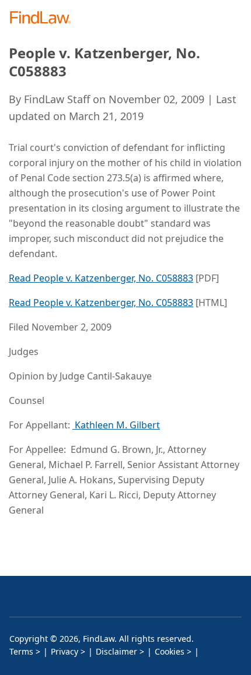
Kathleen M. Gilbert (116, 425)
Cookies (169, 651)
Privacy (64, 651)
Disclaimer (116, 651)
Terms (21, 651)
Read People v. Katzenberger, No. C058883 (101, 278)
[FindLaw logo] (44, 18)
